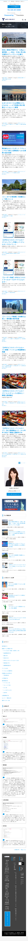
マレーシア (14, 124)
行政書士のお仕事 (8, 79)
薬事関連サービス (15, 914)
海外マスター (19, 338)
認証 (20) (5, 655)
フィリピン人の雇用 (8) (7, 670)
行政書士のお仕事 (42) (7, 673)
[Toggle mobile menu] (25, 19)
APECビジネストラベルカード (12, 537)
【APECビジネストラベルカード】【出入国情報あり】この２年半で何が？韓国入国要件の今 (14, 430)
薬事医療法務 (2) (7, 665)
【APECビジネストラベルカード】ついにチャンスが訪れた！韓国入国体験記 (13, 393)
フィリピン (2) (7, 682)
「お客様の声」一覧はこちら (19, 849)
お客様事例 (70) (5, 695)
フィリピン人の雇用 (14, 560)
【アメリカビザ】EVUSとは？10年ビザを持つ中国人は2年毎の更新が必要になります (17, 630)
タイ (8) (5, 687)
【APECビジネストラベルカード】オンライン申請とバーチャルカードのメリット (13, 242)
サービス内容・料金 (15, 866)
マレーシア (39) (7, 685)
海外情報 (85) (5, 680)
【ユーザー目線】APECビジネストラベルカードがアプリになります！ (14, 280)
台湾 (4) (5, 692)
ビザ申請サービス (15, 878)
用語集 (22, 877)
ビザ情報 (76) (5, 678)
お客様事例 (7, 253)
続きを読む (4, 80)
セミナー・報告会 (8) (6, 698)
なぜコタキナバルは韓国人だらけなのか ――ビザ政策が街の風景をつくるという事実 (13, 105)
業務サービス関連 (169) (7, 648)
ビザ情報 (9, 124)
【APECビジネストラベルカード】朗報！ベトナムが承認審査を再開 (14, 350)
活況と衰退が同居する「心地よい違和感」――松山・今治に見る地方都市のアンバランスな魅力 (14, 52)
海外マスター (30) (6, 700)
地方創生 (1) (4, 646)
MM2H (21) (6, 658)
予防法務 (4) (6, 675)
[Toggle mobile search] (22, 19)
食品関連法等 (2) (7, 653)
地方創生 (19, 77)
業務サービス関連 (19, 124)
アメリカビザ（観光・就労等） (12, 589)
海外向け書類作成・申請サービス (15, 896)
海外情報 (24, 124)
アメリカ (8, 600)
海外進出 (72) (6, 663)
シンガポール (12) (7, 690)
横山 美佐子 (5, 77)
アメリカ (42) (5, 668)
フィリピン (20, 214)
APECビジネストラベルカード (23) (11, 660)
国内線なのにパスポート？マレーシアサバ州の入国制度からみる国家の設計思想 (14, 151)
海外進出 (11, 253)
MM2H (6, 124)
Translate (20, 15)
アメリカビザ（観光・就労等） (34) (11, 650)
